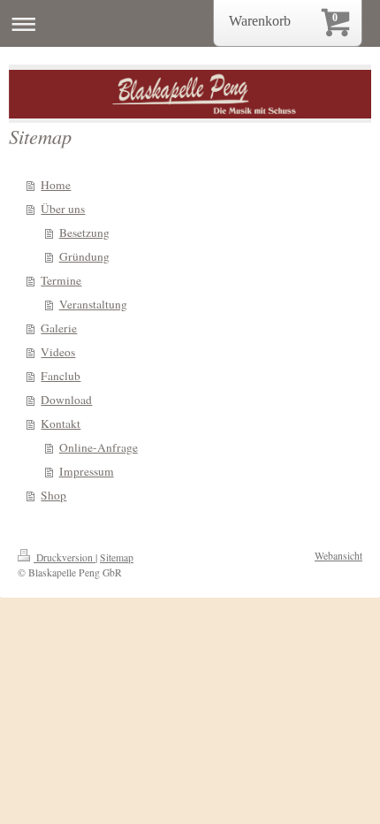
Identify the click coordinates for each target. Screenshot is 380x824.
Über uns (63, 209)
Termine (61, 280)
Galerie (59, 328)
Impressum (86, 471)
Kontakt (60, 423)
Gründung (84, 256)
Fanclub (60, 376)
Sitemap (116, 557)
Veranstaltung (93, 304)
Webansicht (338, 555)
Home (56, 185)
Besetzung (84, 232)
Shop (53, 495)
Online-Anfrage (98, 447)
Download (66, 400)
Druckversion (64, 557)
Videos (58, 352)
